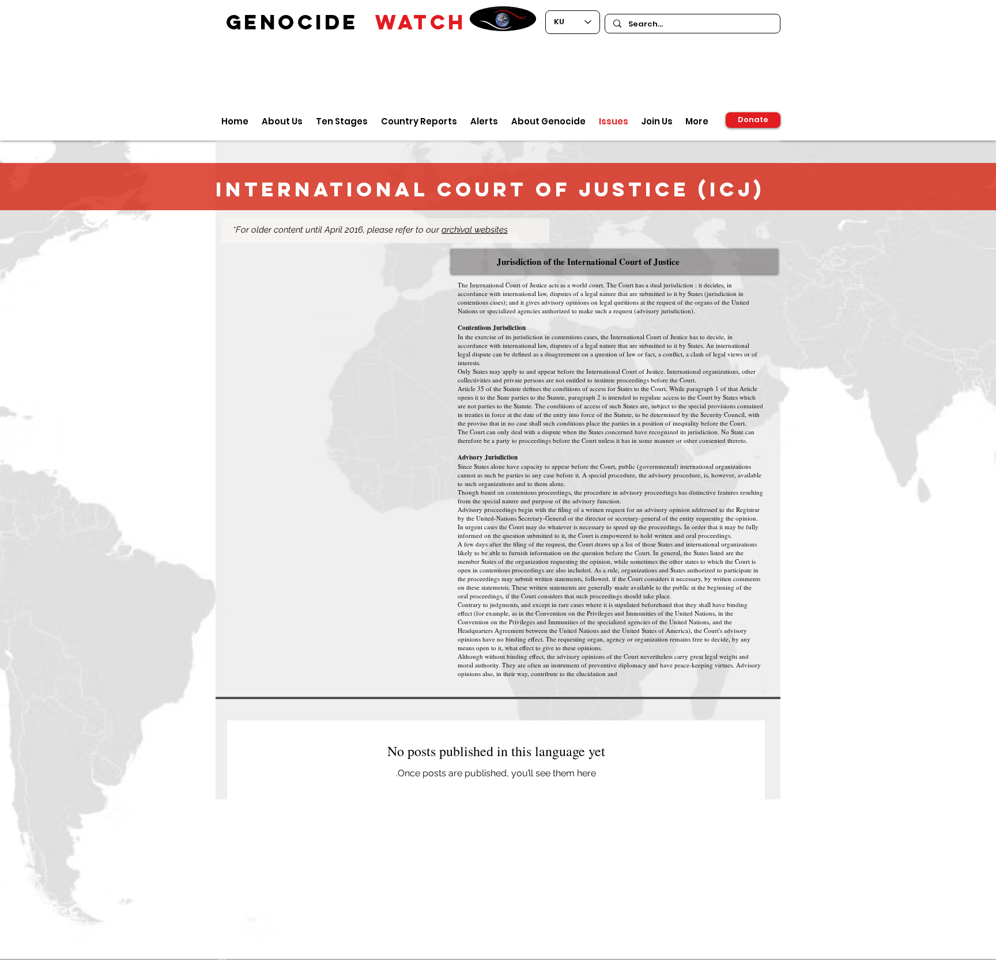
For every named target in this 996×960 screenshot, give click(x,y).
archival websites (475, 230)
